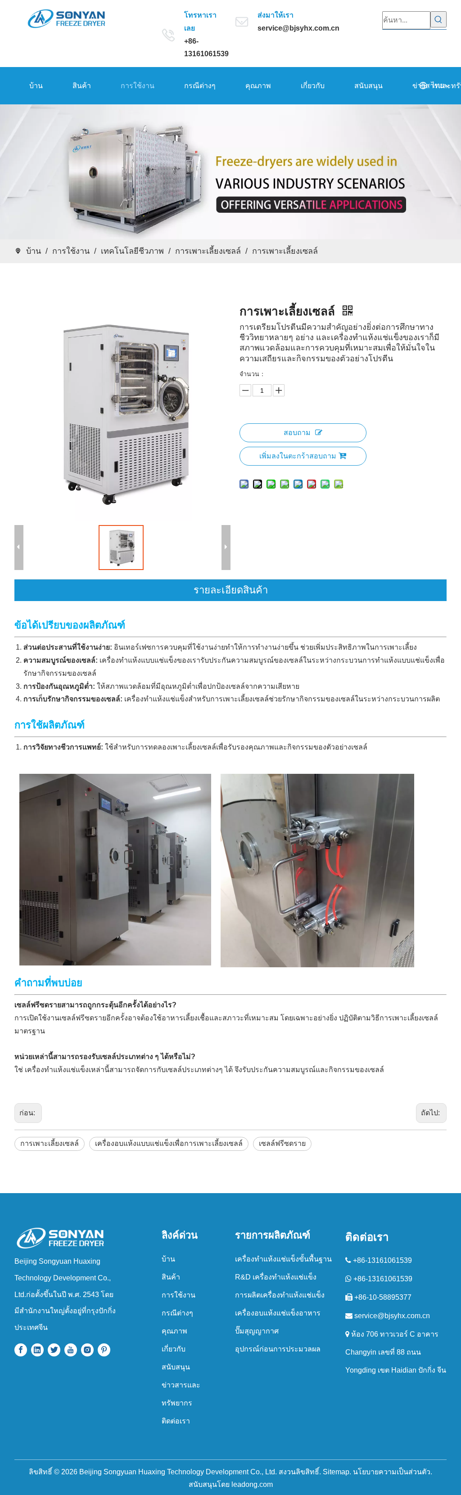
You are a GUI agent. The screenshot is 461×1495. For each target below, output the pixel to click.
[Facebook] (20, 1349)
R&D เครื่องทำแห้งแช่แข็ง (275, 1277)
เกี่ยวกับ (173, 1349)
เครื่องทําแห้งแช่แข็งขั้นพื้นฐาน (283, 1259)
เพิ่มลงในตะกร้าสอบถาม (297, 456)
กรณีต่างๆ (177, 1313)
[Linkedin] (37, 1349)
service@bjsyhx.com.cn (298, 28)
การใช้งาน (178, 1295)
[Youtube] (70, 1349)
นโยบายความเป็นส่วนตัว (391, 1472)
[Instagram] (87, 1349)
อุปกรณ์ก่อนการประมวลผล (278, 1349)
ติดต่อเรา (176, 1421)
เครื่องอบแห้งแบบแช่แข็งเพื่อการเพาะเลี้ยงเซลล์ (169, 1143)
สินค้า (171, 1277)
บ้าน (168, 1259)
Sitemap (336, 1472)
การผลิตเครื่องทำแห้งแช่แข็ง (280, 1295)
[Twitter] (54, 1349)
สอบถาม (297, 432)
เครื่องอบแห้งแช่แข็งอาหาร (278, 1313)
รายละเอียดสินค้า (231, 590)
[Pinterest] (104, 1349)
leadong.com (252, 1484)
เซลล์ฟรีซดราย (282, 1143)
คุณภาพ (174, 1331)
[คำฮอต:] (438, 19)
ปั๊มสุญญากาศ (257, 1331)
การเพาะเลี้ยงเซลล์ (49, 1143)
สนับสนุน (176, 1367)
